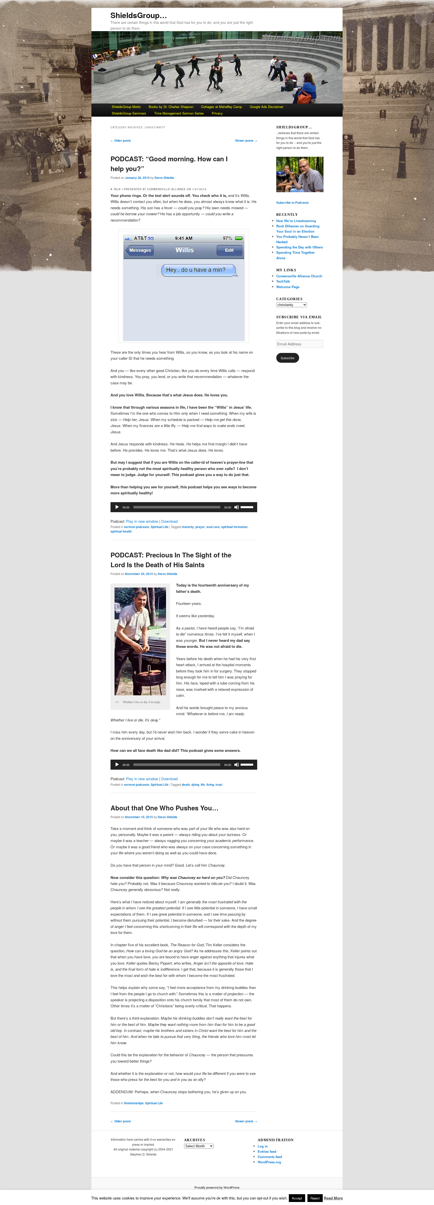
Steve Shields (164, 177)
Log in (263, 1146)
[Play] (117, 507)
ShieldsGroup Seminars (129, 113)
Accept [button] (297, 1198)
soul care (213, 527)
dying (195, 784)
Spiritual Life (160, 527)
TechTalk (283, 281)
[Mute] (236, 507)
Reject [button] (315, 1198)
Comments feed (270, 1156)
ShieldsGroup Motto (126, 106)
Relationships (134, 1103)
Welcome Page (287, 286)
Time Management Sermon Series (179, 113)
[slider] (248, 506)
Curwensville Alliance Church (299, 276)
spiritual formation (234, 527)
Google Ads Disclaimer (266, 106)
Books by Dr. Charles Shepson (171, 106)
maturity (188, 527)
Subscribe (288, 358)
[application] (184, 507)
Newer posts (246, 140)
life (203, 784)
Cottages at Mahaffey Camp (221, 106)
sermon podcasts (136, 527)
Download (169, 521)
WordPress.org (269, 1162)
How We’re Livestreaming (296, 220)
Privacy (217, 113)
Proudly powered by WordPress (217, 1187)
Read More (333, 1198)
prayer (200, 527)
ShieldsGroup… (139, 15)
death (186, 784)
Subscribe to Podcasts (292, 202)
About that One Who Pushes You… (165, 807)
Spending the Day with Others (299, 247)
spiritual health (121, 531)
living (210, 784)
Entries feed (267, 1151)
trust (218, 784)
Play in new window (142, 521)
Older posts (121, 140)
